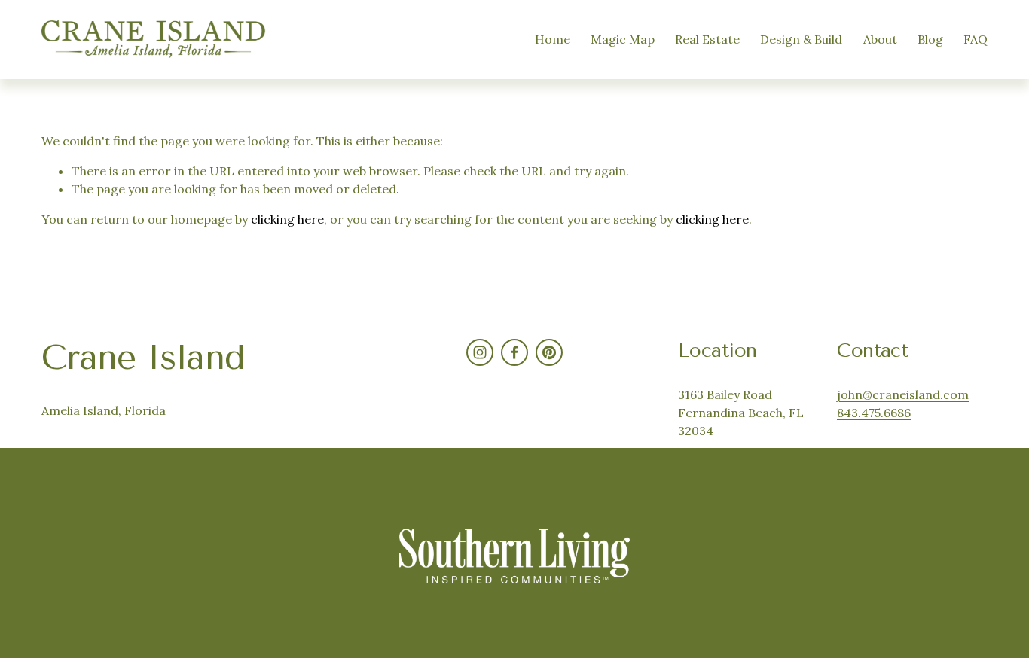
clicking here (287, 219)
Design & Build (801, 39)
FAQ (975, 39)
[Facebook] (514, 352)
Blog (930, 39)
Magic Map (623, 39)
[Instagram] (479, 352)
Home (552, 39)
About (880, 39)
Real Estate (707, 39)
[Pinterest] (549, 352)
